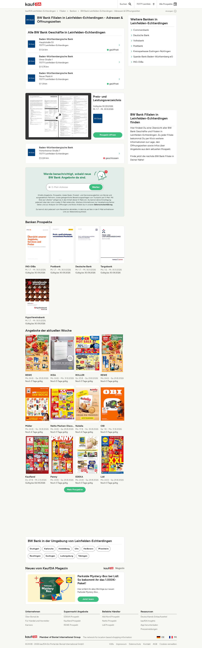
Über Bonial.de (32, 616)
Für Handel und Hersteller (37, 621)
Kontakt (147, 644)
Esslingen (50, 556)
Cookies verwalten (168, 644)
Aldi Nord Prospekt (110, 616)
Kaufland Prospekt (72, 621)
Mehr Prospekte (75, 489)
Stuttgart (34, 548)
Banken (73, 11)
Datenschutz (135, 644)
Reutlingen (35, 556)
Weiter (96, 187)
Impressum (121, 644)
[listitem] (37, 250)
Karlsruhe (49, 548)
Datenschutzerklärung (103, 205)
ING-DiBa (138, 61)
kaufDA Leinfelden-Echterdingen (40, 11)
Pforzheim (103, 548)
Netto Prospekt (109, 621)
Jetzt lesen (88, 599)
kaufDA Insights (148, 621)
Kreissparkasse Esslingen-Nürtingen (152, 51)
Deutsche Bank (141, 35)
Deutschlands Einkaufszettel (154, 616)
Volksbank (138, 40)
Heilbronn (88, 548)
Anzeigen (169, 11)
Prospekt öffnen (108, 135)
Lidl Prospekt (108, 625)
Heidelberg (64, 548)
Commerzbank (141, 30)
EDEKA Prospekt (71, 616)
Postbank (138, 46)
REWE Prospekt (71, 625)
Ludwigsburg (66, 556)
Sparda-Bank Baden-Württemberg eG (153, 56)
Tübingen (82, 556)
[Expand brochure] (58, 116)
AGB (155, 644)
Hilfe (111, 644)
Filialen (63, 11)
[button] (74, 116)
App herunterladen (149, 625)
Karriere (29, 625)
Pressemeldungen (149, 629)
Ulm (77, 548)
